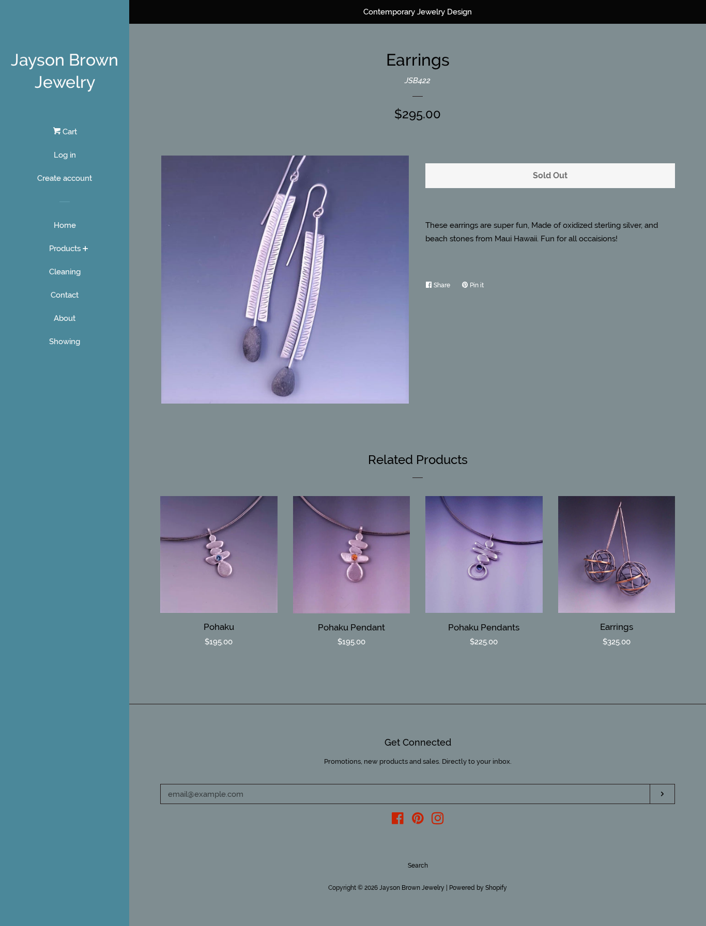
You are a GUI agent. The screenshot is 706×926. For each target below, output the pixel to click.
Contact (65, 295)
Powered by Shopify (478, 887)
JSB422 (418, 80)
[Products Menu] (85, 249)
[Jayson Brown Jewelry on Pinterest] (417, 820)
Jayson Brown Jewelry (64, 70)
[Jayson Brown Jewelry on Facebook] (397, 820)
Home (65, 225)
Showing (64, 341)
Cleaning (65, 271)
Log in (65, 155)
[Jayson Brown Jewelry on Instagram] (438, 820)
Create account (64, 178)
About (64, 318)
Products (65, 248)
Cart (68, 131)
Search (418, 865)
